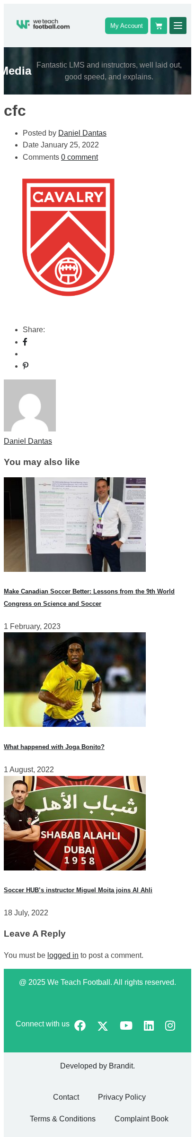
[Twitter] (102, 1027)
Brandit (121, 1066)
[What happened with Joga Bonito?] (75, 724)
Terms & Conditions (63, 1119)
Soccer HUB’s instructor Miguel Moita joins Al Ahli (78, 890)
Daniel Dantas (82, 133)
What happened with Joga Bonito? (54, 746)
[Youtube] (126, 1027)
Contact (66, 1097)
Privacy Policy (122, 1097)
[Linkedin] (149, 1027)
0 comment (79, 157)
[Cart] (159, 25)
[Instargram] (170, 1027)
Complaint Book (141, 1119)
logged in (63, 955)
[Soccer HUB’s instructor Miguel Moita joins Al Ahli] (75, 868)
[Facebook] (25, 342)
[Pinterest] (25, 366)
